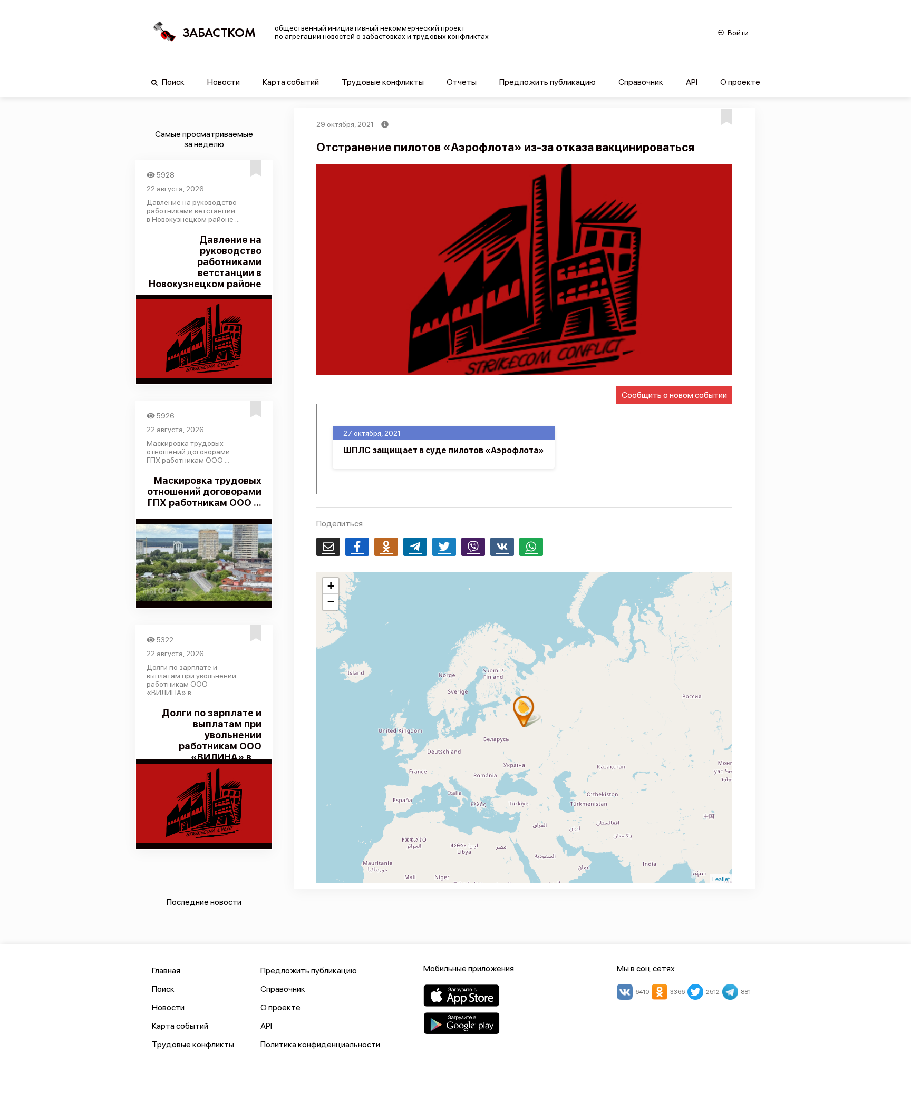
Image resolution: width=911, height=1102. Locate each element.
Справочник (640, 82)
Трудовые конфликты (383, 82)
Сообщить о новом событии (674, 395)
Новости (223, 82)
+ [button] (330, 585)
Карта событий (291, 82)
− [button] (330, 601)
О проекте (740, 82)
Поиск (172, 82)
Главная (166, 971)
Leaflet (721, 878)
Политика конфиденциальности (320, 1044)
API (691, 82)
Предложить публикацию (547, 82)
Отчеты (462, 82)
